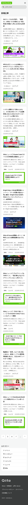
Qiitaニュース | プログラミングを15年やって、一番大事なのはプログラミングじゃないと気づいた (13, 276)
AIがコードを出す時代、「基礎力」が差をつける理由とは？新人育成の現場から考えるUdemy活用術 (14, 22)
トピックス (7, 461)
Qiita (5, 169)
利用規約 (9, 486)
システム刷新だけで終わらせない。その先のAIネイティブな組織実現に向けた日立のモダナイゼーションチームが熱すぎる (13, 113)
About (3, 486)
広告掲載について (7, 493)
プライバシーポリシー (8, 489)
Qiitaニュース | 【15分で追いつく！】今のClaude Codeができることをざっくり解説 (14, 314)
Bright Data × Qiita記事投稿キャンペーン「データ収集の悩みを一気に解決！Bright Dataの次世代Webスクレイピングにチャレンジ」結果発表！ (13, 194)
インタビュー (7, 41)
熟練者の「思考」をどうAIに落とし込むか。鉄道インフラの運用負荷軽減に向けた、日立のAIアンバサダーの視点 (13, 355)
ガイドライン (19, 489)
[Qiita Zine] (6, 3)
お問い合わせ (16, 486)
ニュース (10, 169)
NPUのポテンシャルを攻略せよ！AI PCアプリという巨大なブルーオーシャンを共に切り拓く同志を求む (13, 68)
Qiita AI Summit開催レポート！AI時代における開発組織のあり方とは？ (14, 238)
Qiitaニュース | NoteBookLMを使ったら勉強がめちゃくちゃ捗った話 (14, 399)
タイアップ (15, 41)
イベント (6, 212)
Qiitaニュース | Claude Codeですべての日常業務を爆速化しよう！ (14, 156)
